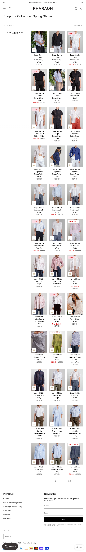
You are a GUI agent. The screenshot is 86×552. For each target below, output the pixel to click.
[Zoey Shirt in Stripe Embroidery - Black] (57, 118)
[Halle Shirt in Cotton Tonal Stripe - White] (39, 118)
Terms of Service (51, 525)
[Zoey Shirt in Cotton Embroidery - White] (75, 42)
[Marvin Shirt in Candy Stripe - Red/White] (57, 266)
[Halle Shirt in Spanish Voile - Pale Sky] (39, 230)
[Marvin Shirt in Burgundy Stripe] (39, 266)
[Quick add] (34, 50)
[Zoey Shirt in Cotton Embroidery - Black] (39, 80)
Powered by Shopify (29, 543)
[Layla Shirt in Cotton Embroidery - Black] (57, 42)
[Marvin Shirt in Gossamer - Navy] (39, 380)
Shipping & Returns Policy (12, 507)
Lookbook (7, 519)
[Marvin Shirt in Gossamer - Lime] (57, 342)
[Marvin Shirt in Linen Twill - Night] (75, 454)
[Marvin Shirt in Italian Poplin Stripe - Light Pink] (39, 304)
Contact (6, 499)
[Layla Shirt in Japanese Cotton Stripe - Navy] (75, 156)
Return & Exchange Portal (12, 503)
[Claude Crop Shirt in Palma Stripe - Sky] (57, 415)
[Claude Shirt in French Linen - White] (57, 230)
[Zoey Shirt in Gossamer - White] (75, 380)
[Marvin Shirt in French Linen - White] (75, 304)
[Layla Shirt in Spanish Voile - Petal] (75, 230)
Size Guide (7, 511)
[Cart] (81, 8)
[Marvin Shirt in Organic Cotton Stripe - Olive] (39, 342)
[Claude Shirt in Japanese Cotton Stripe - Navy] (57, 156)
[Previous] (4, 3)
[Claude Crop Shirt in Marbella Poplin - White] (39, 415)
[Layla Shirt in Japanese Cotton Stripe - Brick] (39, 156)
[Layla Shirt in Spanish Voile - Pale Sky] (57, 194)
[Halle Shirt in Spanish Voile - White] (75, 194)
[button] (10, 8)
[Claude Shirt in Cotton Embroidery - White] (57, 80)
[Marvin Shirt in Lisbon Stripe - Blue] (39, 454)
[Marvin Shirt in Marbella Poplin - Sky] (57, 454)
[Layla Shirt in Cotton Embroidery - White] (39, 42)
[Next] (82, 3)
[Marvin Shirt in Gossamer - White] (75, 266)
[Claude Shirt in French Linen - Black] (75, 80)
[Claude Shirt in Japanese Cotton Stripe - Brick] (75, 118)
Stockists (6, 515)
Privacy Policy (77, 524)
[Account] (76, 8)
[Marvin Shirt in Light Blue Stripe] (57, 380)
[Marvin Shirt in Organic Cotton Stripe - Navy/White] (75, 342)
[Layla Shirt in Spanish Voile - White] (39, 194)
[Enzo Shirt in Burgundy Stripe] (57, 304)
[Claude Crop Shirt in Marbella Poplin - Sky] (75, 415)
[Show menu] (4, 8)
